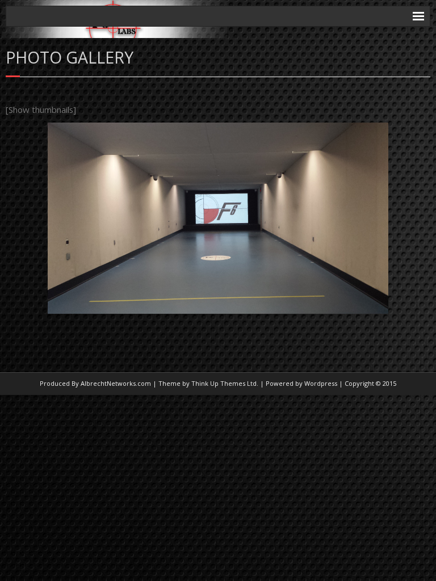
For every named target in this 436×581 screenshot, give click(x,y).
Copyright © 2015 (370, 383)
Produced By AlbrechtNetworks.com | (98, 383)
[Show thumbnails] (41, 109)
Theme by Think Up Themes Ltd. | (211, 383)
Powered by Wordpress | (304, 383)
